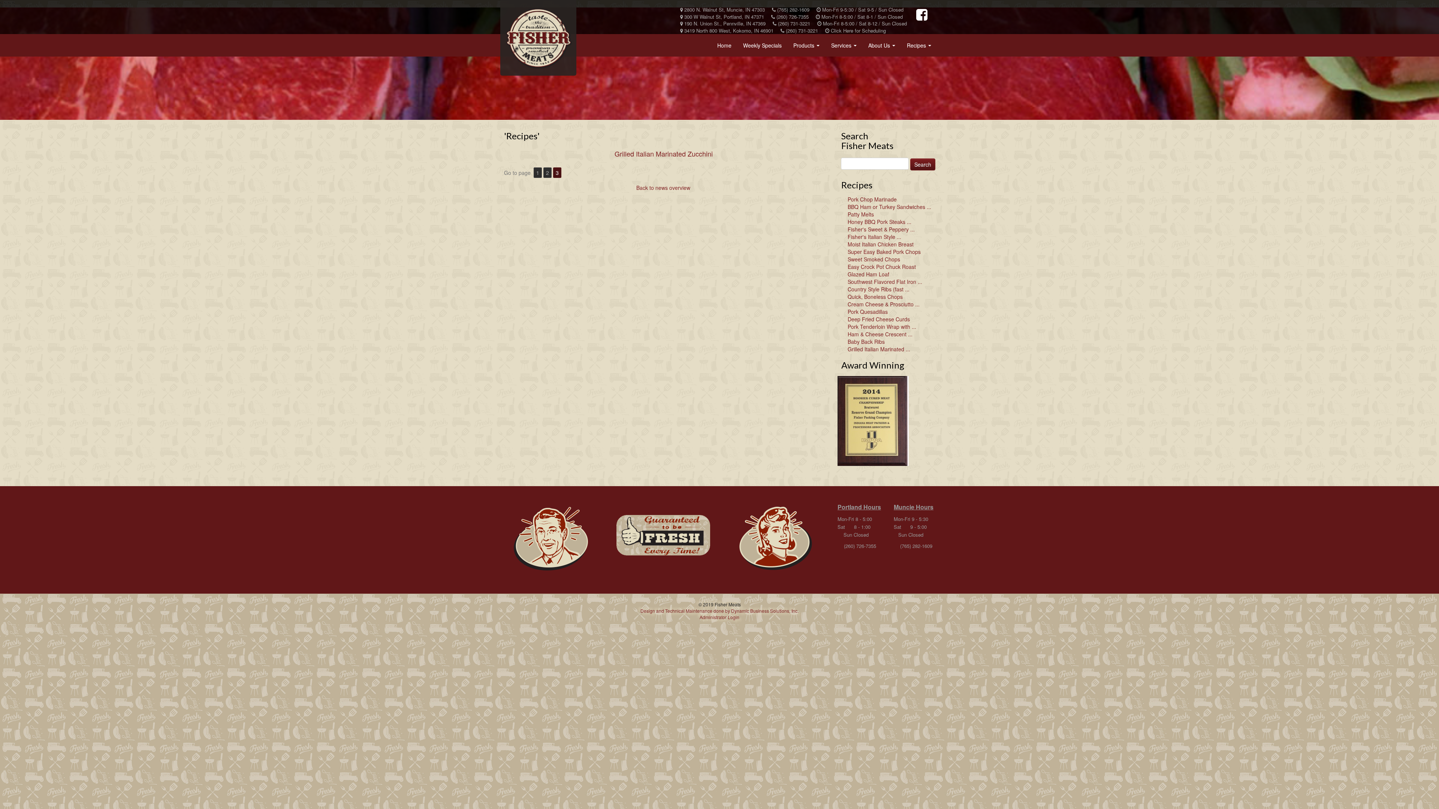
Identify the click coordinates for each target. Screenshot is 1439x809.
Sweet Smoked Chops (874, 259)
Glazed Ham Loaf (868, 274)
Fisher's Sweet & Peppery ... (881, 229)
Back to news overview (663, 187)
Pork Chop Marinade (872, 199)
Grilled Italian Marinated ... (879, 349)
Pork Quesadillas (868, 311)
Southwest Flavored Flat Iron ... (885, 281)
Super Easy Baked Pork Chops (884, 251)
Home (724, 45)
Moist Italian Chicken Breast (881, 244)
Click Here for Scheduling (857, 30)
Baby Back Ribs (866, 341)
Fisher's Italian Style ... (874, 236)
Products (808, 48)
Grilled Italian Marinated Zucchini (664, 153)
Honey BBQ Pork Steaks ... (879, 221)
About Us (883, 48)
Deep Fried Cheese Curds (879, 319)
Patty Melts (861, 214)
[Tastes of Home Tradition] (550, 539)
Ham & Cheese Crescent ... (880, 334)
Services (845, 48)
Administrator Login (719, 617)
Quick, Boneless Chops (875, 296)
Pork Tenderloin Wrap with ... (882, 326)
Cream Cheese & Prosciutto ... (884, 304)
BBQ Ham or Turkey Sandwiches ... (889, 206)
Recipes (920, 48)
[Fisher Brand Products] (663, 535)
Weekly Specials (762, 45)
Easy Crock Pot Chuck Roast (882, 266)
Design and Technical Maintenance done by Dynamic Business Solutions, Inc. (719, 610)
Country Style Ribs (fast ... (878, 289)
